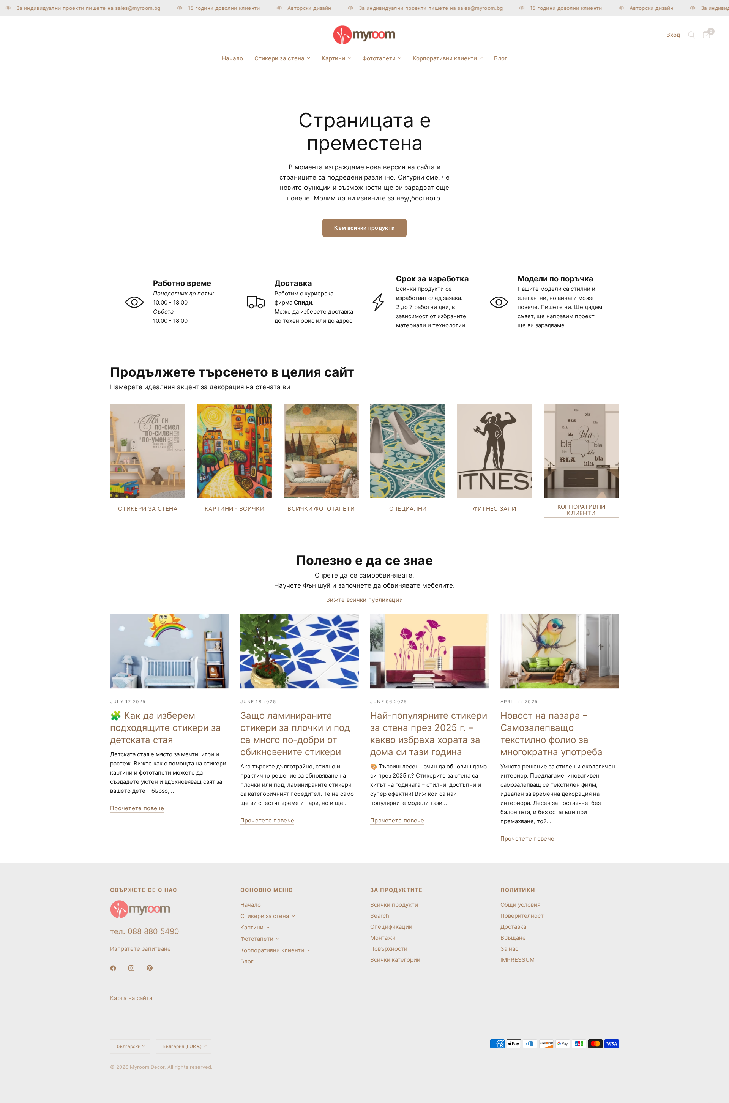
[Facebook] (118, 968)
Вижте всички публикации (364, 599)
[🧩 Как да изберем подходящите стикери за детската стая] (169, 651)
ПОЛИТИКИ (517, 890)
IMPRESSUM (517, 959)
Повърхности (388, 948)
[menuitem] (232, 58)
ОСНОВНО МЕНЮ (266, 890)
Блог (500, 58)
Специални (408, 508)
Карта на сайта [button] (131, 998)
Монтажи (383, 937)
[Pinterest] (155, 967)
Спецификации (391, 926)
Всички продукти (394, 904)
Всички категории (395, 959)
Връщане (513, 937)
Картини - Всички (234, 508)
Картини (333, 58)
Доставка (513, 926)
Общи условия (520, 904)
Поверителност (522, 915)
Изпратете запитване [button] (140, 948)
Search (379, 915)
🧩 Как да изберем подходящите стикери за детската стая (165, 727)
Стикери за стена (279, 58)
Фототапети (379, 58)
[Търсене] (691, 35)
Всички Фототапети (321, 508)
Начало (232, 58)
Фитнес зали (494, 508)
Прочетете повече (137, 808)
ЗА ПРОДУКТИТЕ (396, 890)
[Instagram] (136, 968)
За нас (509, 948)
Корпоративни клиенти (445, 58)
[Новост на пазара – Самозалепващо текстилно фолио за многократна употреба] (559, 651)
